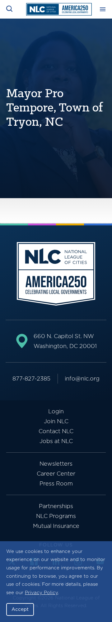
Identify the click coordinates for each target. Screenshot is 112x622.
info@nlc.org (82, 378)
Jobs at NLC (56, 441)
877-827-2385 (31, 378)
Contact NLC (56, 431)
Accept (20, 609)
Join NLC (56, 421)
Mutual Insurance (56, 526)
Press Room (56, 483)
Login (56, 411)
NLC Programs (56, 516)
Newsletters (56, 463)
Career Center (56, 473)
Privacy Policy (41, 592)
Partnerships (56, 506)
